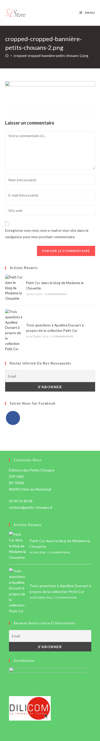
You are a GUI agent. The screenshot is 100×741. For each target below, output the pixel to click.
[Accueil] (6, 56)
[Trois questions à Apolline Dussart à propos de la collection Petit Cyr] (14, 330)
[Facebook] (13, 418)
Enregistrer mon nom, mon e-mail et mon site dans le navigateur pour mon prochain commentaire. (46, 233)
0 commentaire (56, 294)
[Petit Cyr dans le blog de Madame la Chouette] (14, 288)
